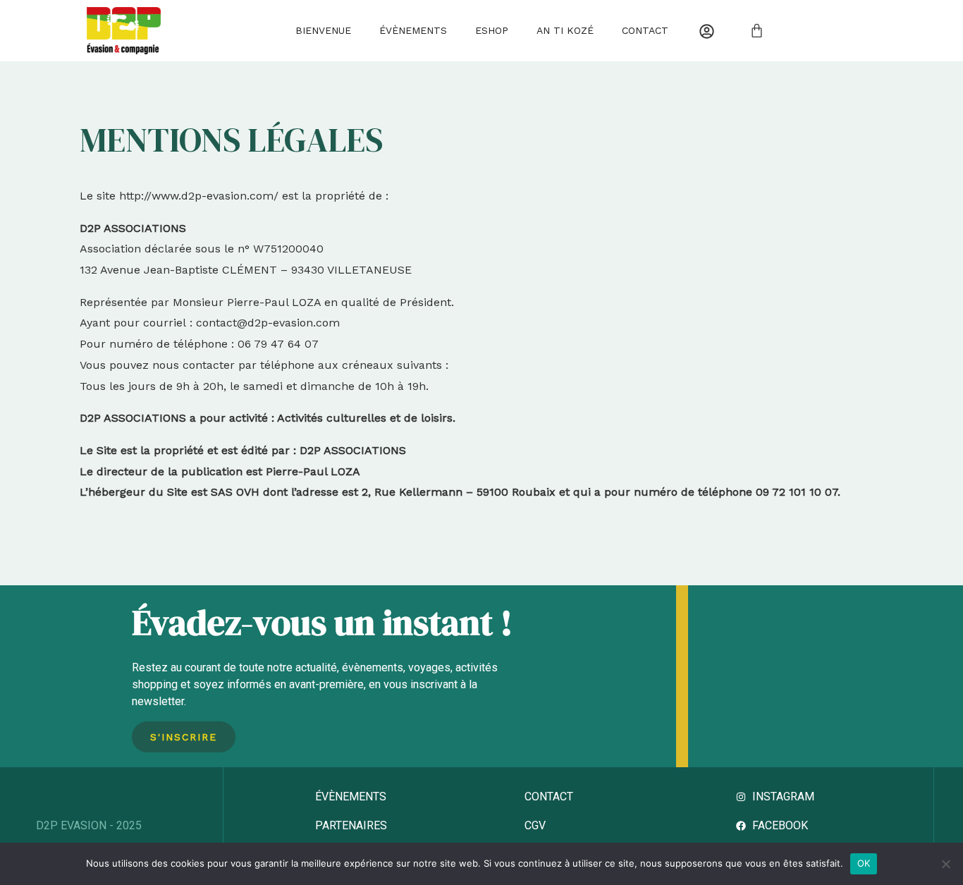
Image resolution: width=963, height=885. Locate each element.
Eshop (491, 30)
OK (864, 863)
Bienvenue (323, 30)
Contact (645, 30)
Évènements (413, 30)
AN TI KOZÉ (565, 30)
